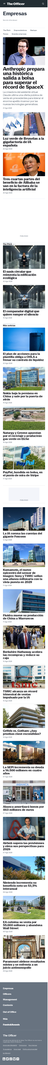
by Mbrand (6, 1053)
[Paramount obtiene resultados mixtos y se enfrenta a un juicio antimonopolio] (24, 947)
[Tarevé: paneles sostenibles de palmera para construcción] (24, 257)
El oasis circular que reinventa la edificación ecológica (19, 274)
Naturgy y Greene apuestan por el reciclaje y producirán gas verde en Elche (22, 435)
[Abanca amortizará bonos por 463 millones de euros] (24, 792)
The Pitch (6, 30)
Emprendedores (20, 30)
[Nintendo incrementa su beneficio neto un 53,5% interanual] (24, 868)
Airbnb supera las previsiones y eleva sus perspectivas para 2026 (23, 846)
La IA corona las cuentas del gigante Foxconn (22, 535)
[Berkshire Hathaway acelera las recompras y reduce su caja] (24, 637)
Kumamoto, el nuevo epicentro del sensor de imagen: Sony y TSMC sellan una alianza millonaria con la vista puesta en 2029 (22, 576)
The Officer (9, 1035)
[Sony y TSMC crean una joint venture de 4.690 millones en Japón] (24, 555)
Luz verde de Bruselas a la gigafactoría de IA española (23, 142)
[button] (4, 3)
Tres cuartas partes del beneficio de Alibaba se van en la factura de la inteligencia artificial (21, 184)
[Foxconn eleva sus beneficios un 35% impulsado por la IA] (24, 519)
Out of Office (9, 1012)
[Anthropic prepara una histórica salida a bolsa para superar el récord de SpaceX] (24, 51)
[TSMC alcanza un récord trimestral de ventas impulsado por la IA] (24, 677)
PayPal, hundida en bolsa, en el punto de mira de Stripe (23, 474)
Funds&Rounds (11, 1024)
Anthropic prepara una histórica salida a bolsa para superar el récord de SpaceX (23, 78)
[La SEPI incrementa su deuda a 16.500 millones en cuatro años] (24, 752)
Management (10, 999)
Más (5, 1019)
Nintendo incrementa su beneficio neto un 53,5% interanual (20, 885)
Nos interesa (33, 1045)
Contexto (8, 1005)
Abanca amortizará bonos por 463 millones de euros (23, 808)
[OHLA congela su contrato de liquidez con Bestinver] (24, 339)
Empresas (8, 988)
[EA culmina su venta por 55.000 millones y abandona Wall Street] (24, 907)
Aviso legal (17, 1049)
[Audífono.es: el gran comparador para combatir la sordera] (24, 296)
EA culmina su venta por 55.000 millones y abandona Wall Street (22, 925)
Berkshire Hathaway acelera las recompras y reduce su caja (22, 654)
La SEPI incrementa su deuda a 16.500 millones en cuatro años (23, 770)
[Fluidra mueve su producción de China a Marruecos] (24, 601)
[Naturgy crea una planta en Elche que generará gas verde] (24, 418)
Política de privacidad (30, 1049)
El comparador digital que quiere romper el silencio (21, 313)
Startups (33, 30)
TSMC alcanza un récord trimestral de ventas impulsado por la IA (20, 694)
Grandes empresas (19, 34)
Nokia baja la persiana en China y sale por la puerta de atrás (22, 396)
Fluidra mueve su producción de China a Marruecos (23, 617)
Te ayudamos (7, 1049)
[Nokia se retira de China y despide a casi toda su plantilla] (24, 378)
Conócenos (23, 1045)
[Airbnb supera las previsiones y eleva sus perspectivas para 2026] (24, 828)
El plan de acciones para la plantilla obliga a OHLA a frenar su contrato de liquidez (23, 356)
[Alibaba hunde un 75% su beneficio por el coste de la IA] (24, 164)
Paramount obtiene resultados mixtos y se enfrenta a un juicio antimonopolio (24, 964)
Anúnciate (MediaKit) (10, 1045)
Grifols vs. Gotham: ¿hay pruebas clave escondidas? (22, 732)
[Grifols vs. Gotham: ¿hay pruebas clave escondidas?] (24, 716)
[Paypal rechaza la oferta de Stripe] (24, 457)
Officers (7, 994)
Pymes (5, 34)
